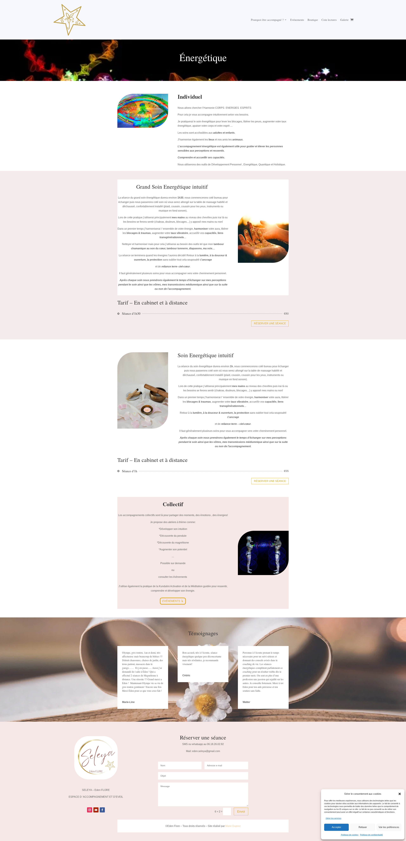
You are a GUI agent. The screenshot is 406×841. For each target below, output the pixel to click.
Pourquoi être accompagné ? (267, 20)
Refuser (363, 827)
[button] (399, 793)
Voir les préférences (389, 827)
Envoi (241, 811)
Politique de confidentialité (371, 835)
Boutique (313, 20)
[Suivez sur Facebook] (102, 809)
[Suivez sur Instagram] (89, 809)
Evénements (297, 20)
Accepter (336, 827)
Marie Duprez (233, 826)
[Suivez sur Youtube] (95, 809)
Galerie (344, 20)
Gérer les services (333, 818)
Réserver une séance (270, 323)
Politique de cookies (349, 835)
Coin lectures (329, 20)
